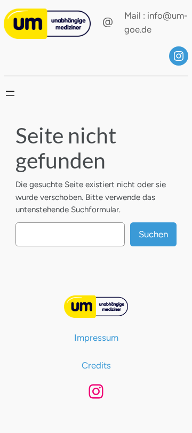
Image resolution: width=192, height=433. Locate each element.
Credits (96, 365)
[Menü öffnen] (10, 93)
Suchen (153, 234)
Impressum (96, 337)
